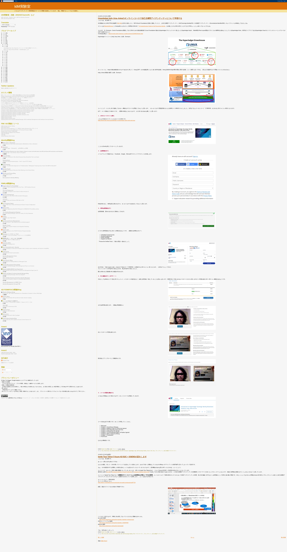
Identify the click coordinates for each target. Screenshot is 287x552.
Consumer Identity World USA (141, 472)
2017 (4, 68)
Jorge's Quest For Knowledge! (10, 185)
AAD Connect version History (8, 126)
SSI (151, 450)
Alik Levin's (6, 314)
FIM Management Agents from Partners (10, 132)
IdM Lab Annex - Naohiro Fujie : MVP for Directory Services (15, 17)
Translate (12, 26)
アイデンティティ (139, 533)
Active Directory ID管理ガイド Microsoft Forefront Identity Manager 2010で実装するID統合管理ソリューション (27, 106)
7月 (5, 56)
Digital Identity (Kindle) (6, 117)
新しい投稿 (101, 537)
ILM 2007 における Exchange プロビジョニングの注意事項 (17, 235)
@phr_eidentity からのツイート (9, 88)
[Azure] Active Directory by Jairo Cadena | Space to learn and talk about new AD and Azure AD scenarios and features (33, 151)
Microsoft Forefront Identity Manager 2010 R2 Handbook (14, 100)
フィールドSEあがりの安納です (10, 301)
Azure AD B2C (112, 533)
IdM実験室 (22, 6)
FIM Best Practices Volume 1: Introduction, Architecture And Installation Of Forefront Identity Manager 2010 (26, 107)
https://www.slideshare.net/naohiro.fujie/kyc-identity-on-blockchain (116, 519)
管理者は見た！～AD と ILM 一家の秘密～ (13, 238)
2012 (4, 76)
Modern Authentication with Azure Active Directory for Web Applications (18, 96)
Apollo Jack (6, 229)
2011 (4, 77)
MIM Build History (5, 127)
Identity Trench (6, 225)
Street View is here (7, 174)
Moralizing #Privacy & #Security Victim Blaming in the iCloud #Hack (18, 170)
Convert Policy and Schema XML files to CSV (13, 200)
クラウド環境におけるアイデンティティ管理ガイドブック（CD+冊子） (18, 103)
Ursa (154, 450)
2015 (4, 71)
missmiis (5, 199)
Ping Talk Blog (6, 155)
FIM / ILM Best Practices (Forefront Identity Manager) (16, 277)
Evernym (126, 450)
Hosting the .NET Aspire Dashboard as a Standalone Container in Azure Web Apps (22, 293)
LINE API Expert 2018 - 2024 (8, 352)
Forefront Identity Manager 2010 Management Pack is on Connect (18, 266)
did (120, 450)
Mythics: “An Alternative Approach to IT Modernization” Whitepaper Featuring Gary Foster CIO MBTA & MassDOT (29, 165)
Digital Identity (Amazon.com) (8, 118)
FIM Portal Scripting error (9, 244)
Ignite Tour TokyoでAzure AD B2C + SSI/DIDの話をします (122, 457)
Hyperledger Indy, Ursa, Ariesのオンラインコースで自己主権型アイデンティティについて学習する (140, 18)
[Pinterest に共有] (124, 449)
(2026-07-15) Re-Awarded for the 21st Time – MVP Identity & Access (19, 187)
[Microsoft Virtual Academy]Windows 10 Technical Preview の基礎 (16, 129)
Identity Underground (8, 194)
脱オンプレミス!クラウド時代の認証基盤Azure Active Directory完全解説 (18, 95)
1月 (5, 65)
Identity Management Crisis (10, 256)
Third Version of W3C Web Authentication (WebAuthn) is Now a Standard (20, 143)
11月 (5, 46)
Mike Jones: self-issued (9, 142)
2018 (4, 67)
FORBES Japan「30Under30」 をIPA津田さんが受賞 (15, 148)
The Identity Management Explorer (11, 212)
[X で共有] (121, 449)
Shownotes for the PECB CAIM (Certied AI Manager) (15, 195)
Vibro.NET (5, 305)
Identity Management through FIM (11, 284)
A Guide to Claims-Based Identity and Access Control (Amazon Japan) (17, 109)
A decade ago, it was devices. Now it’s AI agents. (14, 152)
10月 (5, 51)
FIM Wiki (3, 134)
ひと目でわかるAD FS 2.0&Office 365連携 (11, 99)
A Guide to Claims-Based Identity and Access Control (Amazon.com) (17, 111)
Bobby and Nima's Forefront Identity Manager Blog (16, 273)
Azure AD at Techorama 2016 (10, 306)
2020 (4, 41)
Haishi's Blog (6, 296)
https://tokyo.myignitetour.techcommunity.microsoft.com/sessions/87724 (117, 482)
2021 (4, 40)
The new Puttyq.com (8, 190)
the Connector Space (8, 203)
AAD (102, 533)
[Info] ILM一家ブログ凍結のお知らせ (11, 239)
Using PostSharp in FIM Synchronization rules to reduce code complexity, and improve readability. (26, 248)
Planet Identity (6, 164)
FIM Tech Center (5, 133)
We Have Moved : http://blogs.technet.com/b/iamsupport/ (16, 222)
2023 (4, 37)
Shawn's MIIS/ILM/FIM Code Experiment (13, 269)
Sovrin (148, 450)
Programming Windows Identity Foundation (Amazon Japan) (15, 112)
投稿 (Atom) (104, 541)
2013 (4, 74)
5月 (5, 59)
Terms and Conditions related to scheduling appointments (16, 279)
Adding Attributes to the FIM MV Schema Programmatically (16, 231)
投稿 (4, 369)
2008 (4, 81)
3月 (5, 62)
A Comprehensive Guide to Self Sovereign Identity (152, 26)
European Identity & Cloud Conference (122, 472)
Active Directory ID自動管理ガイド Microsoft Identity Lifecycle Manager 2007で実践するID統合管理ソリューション (28, 108)
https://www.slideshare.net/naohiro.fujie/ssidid (111, 526)
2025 (4, 34)
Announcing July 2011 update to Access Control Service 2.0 (17, 319)
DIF (123, 450)
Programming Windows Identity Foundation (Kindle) (13, 113)
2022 (4, 39)
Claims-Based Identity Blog (10, 318)
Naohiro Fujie (104, 449)
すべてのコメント (7, 372)
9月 (5, 52)
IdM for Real (6, 207)
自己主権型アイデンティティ (170, 450)
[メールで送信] (118, 449)
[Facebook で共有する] (123, 449)
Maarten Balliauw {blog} (9, 292)
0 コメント (115, 449)
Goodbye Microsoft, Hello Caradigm (11, 315)
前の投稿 (283, 537)
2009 (4, 80)
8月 (5, 54)
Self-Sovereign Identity (141, 450)
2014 (4, 73)
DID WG (119, 23)
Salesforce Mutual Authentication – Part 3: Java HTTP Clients (17, 161)
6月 (5, 57)
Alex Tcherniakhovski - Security (11, 247)
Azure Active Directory (8, 257)
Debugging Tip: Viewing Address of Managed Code (15, 261)
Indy (135, 450)
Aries (102, 450)
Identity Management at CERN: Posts (12, 282)
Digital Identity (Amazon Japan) (8, 115)
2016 (4, 70)
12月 (5, 44)
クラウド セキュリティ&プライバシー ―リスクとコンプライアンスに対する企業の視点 (21, 104)
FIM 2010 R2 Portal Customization (11, 252)
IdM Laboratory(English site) (8, 18)
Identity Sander (7, 169)
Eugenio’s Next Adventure (9, 310)
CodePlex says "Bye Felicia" (9, 217)
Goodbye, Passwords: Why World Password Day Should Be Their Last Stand (21, 157)
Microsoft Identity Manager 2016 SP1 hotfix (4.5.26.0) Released (18, 213)
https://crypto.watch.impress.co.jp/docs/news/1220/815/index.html (126, 33)
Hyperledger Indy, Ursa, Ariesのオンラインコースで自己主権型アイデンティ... (21, 48)
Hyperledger (131, 450)
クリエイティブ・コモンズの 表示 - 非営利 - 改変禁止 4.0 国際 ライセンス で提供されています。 (46, 398)
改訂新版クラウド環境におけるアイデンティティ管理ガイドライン (17, 97)
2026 (4, 33)
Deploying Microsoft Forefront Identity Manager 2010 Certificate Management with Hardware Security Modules (27, 119)
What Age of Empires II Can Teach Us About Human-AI (16, 191)
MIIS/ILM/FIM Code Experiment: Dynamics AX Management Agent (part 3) (20, 270)
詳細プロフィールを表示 (7, 362)
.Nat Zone (5, 147)
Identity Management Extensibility (11, 264)
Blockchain (106, 450)
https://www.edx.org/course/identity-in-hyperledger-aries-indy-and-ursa (116, 120)
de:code (108, 472)
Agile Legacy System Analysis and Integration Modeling (16, 226)
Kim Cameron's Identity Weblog (11, 177)
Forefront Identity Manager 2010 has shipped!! (14, 274)
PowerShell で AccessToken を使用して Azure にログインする (17, 302)
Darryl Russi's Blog (7, 260)
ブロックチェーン (159, 450)
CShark (4, 216)
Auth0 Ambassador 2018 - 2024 (9, 353)
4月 (5, 60)
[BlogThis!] (120, 449)
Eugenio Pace (6, 309)
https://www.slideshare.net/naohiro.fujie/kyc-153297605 (113, 522)
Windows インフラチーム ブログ (11, 234)
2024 (4, 36)
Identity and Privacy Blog (9, 173)
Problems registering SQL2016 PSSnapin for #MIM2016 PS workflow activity (21, 209)
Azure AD (106, 533)
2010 (4, 79)
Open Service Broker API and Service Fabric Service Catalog (17, 297)
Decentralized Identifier (115, 450)
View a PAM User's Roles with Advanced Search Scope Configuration (19, 204)
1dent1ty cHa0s (7, 242)
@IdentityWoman (108, 26)
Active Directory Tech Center (8, 136)
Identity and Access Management (11, 221)
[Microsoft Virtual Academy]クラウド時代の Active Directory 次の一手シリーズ (19, 128)
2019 (4, 43)
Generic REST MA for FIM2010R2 (9, 131)
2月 (5, 64)
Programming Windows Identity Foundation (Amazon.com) (15, 114)
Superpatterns (6, 160)
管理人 (9, 389)
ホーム (192, 537)
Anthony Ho (6, 251)
